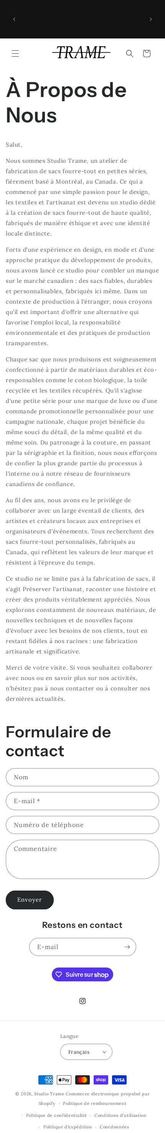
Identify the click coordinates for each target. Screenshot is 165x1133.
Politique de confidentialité (56, 1115)
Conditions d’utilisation (120, 1115)
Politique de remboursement (94, 1103)
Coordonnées (114, 1127)
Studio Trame (49, 1093)
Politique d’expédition (67, 1127)
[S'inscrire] (127, 947)
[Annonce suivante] (150, 19)
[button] (15, 53)
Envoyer (29, 899)
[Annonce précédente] (14, 19)
